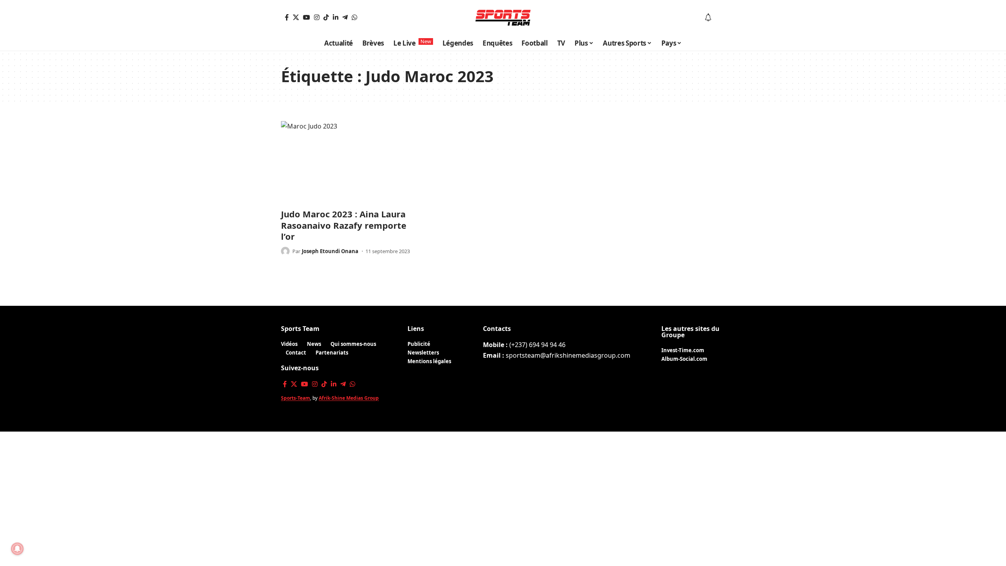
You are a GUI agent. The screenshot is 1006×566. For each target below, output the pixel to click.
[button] (719, 17)
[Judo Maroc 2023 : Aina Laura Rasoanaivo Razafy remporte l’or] (350, 162)
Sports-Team (295, 398)
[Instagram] (316, 17)
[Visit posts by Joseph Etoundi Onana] (285, 251)
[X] (296, 17)
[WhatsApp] (354, 17)
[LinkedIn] (335, 17)
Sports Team (300, 328)
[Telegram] (345, 17)
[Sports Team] (503, 17)
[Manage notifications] (17, 548)
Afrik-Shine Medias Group (349, 398)
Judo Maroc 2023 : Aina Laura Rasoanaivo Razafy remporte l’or (343, 225)
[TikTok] (326, 17)
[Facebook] (287, 17)
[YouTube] (306, 17)
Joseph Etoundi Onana (330, 251)
